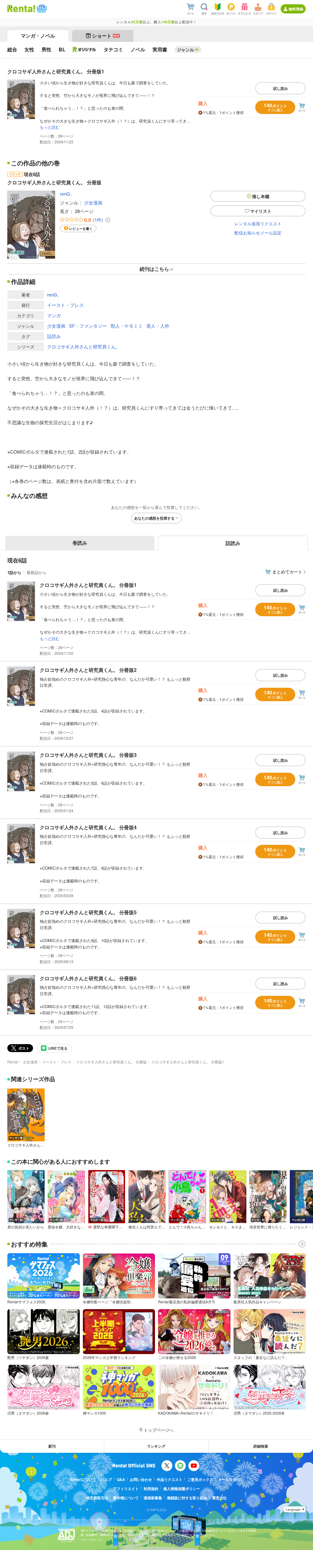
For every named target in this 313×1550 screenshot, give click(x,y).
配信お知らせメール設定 (258, 233)
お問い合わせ (141, 1479)
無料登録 (296, 9)
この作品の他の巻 (35, 163)
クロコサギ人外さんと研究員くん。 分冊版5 (88, 912)
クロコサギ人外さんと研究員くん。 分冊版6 (88, 978)
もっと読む (50, 127)
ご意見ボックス (200, 1479)
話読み (54, 336)
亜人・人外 (157, 325)
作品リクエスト (169, 1479)
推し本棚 (260, 196)
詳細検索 (260, 1446)
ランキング (156, 1446)
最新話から (36, 572)
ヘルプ (106, 1479)
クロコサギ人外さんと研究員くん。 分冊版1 (88, 584)
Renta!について (83, 1479)
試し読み (280, 88)
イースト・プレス (65, 305)
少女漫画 (93, 202)
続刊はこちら (154, 268)
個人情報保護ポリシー (181, 1488)
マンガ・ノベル (38, 35)
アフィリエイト (126, 1488)
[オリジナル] (84, 49)
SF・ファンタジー (88, 325)
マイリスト (260, 211)
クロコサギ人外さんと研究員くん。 (83, 346)
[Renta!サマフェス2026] (41, 9)
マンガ (54, 315)
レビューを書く (81, 228)
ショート (105, 35)
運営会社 (219, 1497)
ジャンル (185, 49)
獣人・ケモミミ (127, 325)
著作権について (126, 1497)
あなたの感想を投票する (154, 518)
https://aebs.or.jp (91, 1539)
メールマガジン (231, 1479)
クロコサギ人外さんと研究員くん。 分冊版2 (88, 669)
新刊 (52, 1446)
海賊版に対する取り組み (187, 1497)
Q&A (121, 1479)
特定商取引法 (97, 1497)
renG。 (67, 193)
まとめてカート (287, 572)
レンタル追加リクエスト (258, 223)
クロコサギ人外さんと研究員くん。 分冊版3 (88, 754)
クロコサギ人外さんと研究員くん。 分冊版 (111, 1061)
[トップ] (21, 8)
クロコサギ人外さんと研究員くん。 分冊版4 (88, 827)
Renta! (12, 1061)
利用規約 (151, 1488)
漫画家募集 (153, 1497)
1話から (14, 572)
